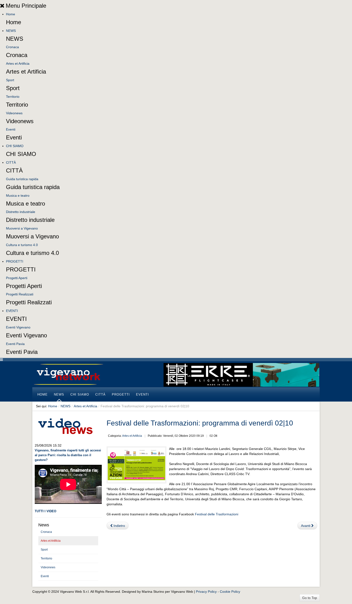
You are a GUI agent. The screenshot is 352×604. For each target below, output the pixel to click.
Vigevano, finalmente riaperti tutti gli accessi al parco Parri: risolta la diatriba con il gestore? (68, 455)
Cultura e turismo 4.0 (22, 245)
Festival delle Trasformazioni (216, 514)
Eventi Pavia (15, 344)
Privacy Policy (206, 591)
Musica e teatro (17, 195)
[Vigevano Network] (68, 374)
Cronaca (12, 47)
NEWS (11, 31)
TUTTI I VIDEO (45, 511)
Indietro (119, 526)
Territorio (12, 96)
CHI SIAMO (14, 146)
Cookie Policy (230, 591)
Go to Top (309, 598)
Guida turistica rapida (22, 179)
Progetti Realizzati (19, 294)
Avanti (306, 526)
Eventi (10, 129)
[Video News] (65, 425)
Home (10, 14)
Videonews (14, 113)
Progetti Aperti (16, 278)
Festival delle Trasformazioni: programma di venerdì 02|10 (200, 423)
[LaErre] (241, 374)
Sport (10, 80)
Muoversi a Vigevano (22, 228)
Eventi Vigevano (18, 327)
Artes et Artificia (17, 63)
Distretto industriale (20, 212)
